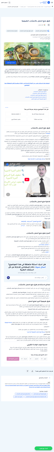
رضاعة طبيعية (8, 322)
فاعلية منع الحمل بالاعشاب (41, 30)
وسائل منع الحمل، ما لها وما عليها (36, 159)
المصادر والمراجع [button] (43, 377)
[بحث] (9, 2)
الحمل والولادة (23, 6)
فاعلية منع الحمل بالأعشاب (39, 93)
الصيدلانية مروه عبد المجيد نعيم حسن (39, 35)
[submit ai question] (8, 277)
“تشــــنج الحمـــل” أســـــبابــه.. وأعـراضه (31, 221)
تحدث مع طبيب (11, 62)
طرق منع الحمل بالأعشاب (39, 91)
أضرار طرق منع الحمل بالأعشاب (38, 95)
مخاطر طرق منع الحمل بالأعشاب (23, 394)
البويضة (48, 133)
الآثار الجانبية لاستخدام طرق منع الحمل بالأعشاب (36, 396)
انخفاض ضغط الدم (44, 244)
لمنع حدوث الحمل (18, 396)
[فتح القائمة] (51, 2)
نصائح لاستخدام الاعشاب (12, 30)
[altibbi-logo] (45, 3)
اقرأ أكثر (23, 225)
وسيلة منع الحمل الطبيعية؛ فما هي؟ (36, 332)
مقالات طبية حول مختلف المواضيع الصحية (35, 6)
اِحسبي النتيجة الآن (13, 359)
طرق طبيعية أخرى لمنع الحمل (38, 99)
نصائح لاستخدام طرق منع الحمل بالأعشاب (35, 97)
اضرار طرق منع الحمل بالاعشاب (26, 30)
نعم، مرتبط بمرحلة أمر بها (38, 114)
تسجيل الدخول (4, 2)
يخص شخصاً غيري (15, 119)
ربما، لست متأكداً (38, 119)
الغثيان (47, 252)
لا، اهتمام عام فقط (15, 114)
